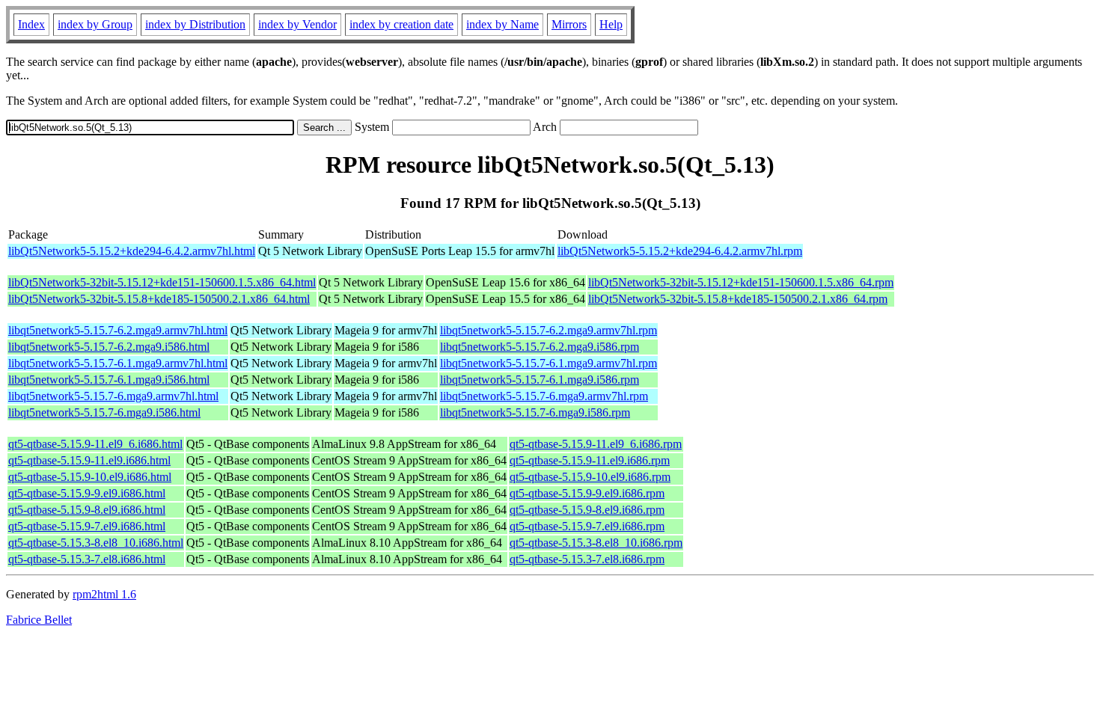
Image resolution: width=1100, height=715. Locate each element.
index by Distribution (195, 24)
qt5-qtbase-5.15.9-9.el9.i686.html (86, 493)
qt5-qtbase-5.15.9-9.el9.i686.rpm (587, 493)
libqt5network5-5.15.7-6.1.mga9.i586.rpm (539, 379)
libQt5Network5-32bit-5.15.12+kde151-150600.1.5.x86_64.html (162, 282)
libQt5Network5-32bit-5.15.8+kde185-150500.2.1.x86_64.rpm (737, 298)
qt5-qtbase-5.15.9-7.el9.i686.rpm (587, 526)
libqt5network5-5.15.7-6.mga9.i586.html (104, 412)
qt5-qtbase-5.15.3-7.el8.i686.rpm (587, 559)
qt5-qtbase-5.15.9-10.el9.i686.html (89, 476)
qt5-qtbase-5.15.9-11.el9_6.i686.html (95, 444)
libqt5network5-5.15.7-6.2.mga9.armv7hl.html (117, 330)
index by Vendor (297, 24)
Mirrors (569, 24)
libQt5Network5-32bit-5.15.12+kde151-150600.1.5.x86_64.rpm (740, 282)
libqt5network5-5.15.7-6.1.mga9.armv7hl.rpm (548, 363)
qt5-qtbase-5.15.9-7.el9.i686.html (86, 526)
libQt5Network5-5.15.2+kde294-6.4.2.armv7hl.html (131, 251)
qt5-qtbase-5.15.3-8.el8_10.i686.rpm (596, 542)
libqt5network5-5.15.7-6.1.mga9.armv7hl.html (117, 363)
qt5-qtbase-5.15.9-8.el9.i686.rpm (587, 509)
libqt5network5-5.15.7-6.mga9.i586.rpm (535, 412)
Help (611, 24)
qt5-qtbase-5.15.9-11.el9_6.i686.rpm (596, 444)
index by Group (95, 24)
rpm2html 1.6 (104, 594)
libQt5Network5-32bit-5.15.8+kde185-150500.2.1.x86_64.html (159, 298)
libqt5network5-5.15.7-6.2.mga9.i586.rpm (539, 346)
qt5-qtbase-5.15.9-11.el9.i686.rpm (590, 460)
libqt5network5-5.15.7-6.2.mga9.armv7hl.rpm (548, 330)
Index (31, 24)
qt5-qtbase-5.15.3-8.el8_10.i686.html (95, 542)
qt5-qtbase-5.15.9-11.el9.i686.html (89, 460)
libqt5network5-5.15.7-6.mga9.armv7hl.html (113, 396)
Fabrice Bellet (39, 619)
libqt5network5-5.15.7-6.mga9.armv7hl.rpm (544, 396)
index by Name (502, 24)
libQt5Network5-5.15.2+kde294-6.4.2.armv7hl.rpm (679, 251)
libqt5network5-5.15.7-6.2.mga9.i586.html (109, 346)
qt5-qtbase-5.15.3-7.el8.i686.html (86, 559)
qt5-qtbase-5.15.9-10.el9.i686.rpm (590, 476)
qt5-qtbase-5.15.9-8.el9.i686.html (86, 509)
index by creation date (401, 24)
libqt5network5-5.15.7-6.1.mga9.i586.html (109, 379)
